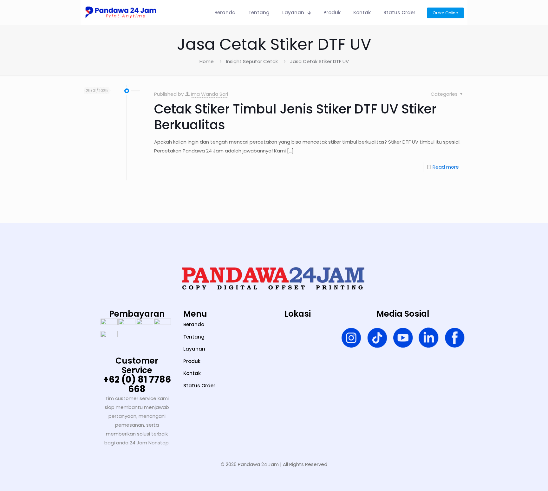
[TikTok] (377, 339)
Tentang (194, 336)
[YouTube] (403, 339)
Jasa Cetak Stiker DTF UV (319, 61)
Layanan (194, 349)
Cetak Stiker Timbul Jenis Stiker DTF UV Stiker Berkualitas (295, 117)
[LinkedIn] (429, 339)
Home (206, 61)
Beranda (194, 324)
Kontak (192, 373)
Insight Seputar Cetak (252, 61)
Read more (446, 167)
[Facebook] (455, 339)
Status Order (199, 385)
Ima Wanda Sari (209, 94)
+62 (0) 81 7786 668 (137, 384)
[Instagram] (351, 339)
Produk (191, 361)
